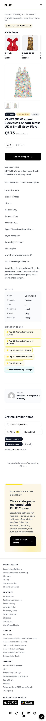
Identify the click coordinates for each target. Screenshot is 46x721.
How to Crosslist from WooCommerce (20, 638)
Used (27, 309)
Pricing (6, 580)
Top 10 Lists (8, 680)
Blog (5, 669)
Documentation (10, 583)
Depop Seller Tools (11, 656)
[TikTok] (16, 713)
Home (7, 14)
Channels (7, 576)
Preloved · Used (23, 114)
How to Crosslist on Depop (15, 642)
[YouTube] (23, 716)
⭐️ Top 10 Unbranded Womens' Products (20, 342)
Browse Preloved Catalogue (15, 676)
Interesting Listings (12, 673)
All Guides (7, 635)
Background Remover (12, 600)
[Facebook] (22, 713)
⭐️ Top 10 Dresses (14, 363)
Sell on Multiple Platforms (14, 645)
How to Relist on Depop (13, 649)
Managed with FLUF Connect (19, 26)
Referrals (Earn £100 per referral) (17, 687)
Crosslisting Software (12, 569)
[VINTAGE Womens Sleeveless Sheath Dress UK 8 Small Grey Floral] (8, 105)
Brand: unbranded (12, 444)
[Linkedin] (28, 713)
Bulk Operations (10, 614)
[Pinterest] (34, 713)
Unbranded (10, 114)
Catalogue (18, 14)
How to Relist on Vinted (13, 652)
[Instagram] (10, 713)
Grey (27, 313)
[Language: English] (41, 716)
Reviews (6, 683)
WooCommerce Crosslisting (15, 572)
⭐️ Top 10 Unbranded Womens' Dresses (20, 333)
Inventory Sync (10, 611)
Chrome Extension (11, 587)
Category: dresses (12, 439)
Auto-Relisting (9, 607)
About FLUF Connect (12, 666)
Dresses (30, 14)
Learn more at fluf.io (20, 541)
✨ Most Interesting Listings (19, 370)
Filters (14, 432)
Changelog (8, 690)
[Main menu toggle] (40, 5)
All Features (8, 596)
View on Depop (23, 156)
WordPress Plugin (11, 625)
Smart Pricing (9, 603)
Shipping (7, 618)
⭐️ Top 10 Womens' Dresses (19, 350)
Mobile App (8, 621)
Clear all (28, 444)
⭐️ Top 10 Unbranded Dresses (19, 357)
